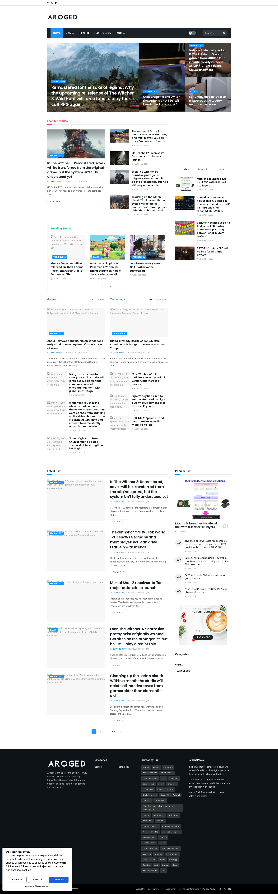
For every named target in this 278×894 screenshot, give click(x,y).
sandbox (147, 854)
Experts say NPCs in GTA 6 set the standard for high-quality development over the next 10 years (149, 401)
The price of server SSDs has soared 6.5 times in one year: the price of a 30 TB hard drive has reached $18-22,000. (213, 204)
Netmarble (174, 815)
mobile (146, 815)
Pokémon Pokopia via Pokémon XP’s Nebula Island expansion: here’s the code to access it (105, 269)
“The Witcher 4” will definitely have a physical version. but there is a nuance (148, 379)
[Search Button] (224, 33)
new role (161, 820)
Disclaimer (171, 888)
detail (161, 784)
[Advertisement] (203, 138)
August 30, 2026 (78, 110)
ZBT (164, 870)
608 (113, 731)
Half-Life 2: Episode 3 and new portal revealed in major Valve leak (148, 421)
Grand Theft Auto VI (170, 795)
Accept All (59, 879)
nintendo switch (150, 826)
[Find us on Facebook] (48, 3)
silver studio (149, 859)
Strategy (173, 859)
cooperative (148, 784)
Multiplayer (159, 815)
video (174, 865)
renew (162, 843)
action (146, 767)
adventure (168, 767)
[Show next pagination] (120, 731)
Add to (156, 767)
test (156, 865)
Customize (16, 879)
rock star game (150, 848)
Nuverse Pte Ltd (150, 832)
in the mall (160, 800)
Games (69, 33)
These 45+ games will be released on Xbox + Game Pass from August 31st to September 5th (67, 269)
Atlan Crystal (167, 772)
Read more (57, 201)
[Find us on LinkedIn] (56, 3)
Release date (149, 843)
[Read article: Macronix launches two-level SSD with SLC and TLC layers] (203, 499)
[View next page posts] (110, 286)
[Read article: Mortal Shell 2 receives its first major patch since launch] (119, 158)
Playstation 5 (149, 837)
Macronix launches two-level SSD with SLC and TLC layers (212, 182)
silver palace (172, 854)
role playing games (171, 848)
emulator (172, 784)
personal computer (171, 832)
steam (162, 859)
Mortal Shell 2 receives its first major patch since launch (148, 156)
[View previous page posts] (104, 286)
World (120, 33)
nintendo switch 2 (170, 826)
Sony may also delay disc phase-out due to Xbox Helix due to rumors (207, 101)
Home (56, 33)
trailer (165, 865)
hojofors (147, 800)
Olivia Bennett (61, 110)
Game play (148, 789)
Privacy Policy (208, 888)
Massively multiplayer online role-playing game (159, 808)
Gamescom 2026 (165, 789)
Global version (150, 795)
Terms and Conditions (189, 888)
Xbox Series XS (150, 870)
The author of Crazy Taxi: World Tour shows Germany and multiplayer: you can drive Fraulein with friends (149, 136)
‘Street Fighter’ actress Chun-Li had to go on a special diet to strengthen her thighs (86, 443)
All (93, 299)
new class (148, 820)
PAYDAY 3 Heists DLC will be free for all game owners (212, 252)
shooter (158, 854)
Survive (146, 865)
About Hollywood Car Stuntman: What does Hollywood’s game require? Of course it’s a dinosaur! (75, 344)
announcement (150, 772)
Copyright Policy (155, 888)
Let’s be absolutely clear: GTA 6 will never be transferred (145, 267)
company (174, 778)
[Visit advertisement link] (203, 625)
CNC (164, 778)
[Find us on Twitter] (52, 3)
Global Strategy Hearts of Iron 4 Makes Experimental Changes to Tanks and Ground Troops (138, 344)
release (163, 837)
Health (84, 33)
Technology (102, 33)
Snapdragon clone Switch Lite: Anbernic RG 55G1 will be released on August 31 (161, 101)
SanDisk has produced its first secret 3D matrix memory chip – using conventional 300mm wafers (213, 229)
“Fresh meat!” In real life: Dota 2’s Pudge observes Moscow (206, 590)
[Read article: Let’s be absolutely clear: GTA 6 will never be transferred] (147, 247)
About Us (140, 888)
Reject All (37, 879)
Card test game (150, 778)
